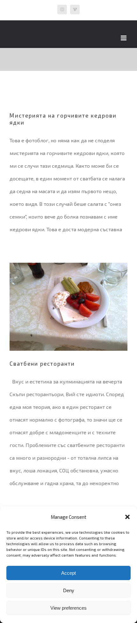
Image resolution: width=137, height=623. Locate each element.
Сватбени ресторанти (42, 363)
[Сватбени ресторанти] (68, 307)
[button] (127, 517)
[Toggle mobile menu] (124, 38)
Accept (68, 573)
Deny (68, 590)
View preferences (68, 608)
